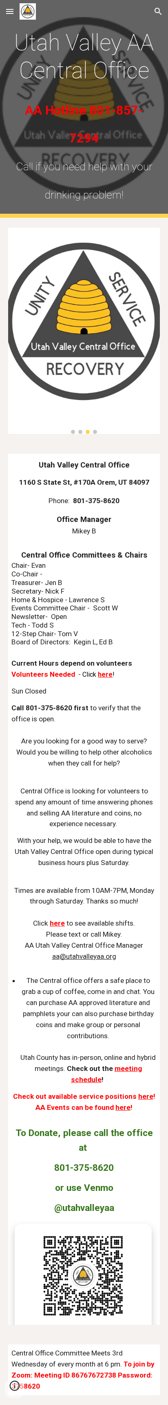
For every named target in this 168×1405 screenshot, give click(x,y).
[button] (10, 11)
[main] (84, 109)
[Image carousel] (84, 331)
